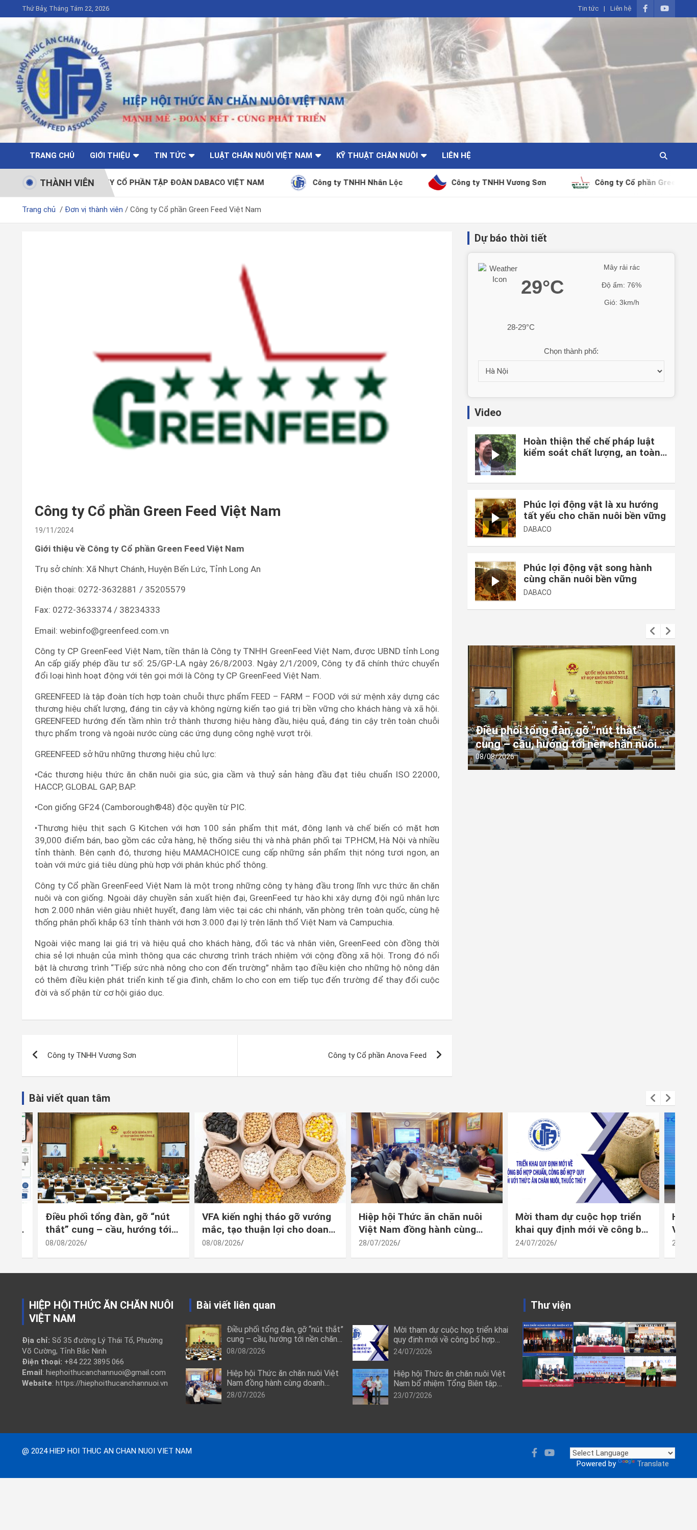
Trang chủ (52, 155)
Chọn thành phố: (571, 351)
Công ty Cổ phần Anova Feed (377, 1055)
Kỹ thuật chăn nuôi (377, 155)
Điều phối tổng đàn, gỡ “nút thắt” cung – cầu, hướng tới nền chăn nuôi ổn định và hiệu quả (112, 1235)
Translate (653, 1463)
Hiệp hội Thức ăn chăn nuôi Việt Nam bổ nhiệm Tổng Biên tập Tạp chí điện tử (449, 1383)
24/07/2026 (534, 1243)
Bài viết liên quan (236, 1305)
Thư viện (551, 1305)
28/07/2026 (378, 1243)
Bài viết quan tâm (69, 1098)
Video (488, 412)
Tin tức (588, 8)
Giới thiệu (110, 155)
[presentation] (653, 631)
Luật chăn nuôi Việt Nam (261, 155)
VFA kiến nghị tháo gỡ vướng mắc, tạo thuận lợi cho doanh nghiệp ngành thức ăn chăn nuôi (573, 744)
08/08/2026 (497, 757)
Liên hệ (620, 8)
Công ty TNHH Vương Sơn (91, 1055)
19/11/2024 (54, 530)
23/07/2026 (412, 1395)
